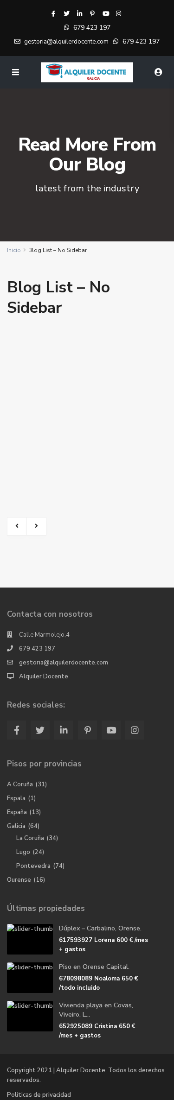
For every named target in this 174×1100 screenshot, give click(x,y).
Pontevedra (33, 866)
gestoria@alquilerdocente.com (63, 662)
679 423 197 (91, 27)
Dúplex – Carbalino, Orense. (100, 928)
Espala (16, 798)
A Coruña (20, 784)
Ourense (19, 880)
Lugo (23, 852)
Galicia (16, 826)
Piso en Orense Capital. (94, 966)
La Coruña (30, 838)
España (17, 812)
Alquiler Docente (43, 676)
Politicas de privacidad (39, 1095)
